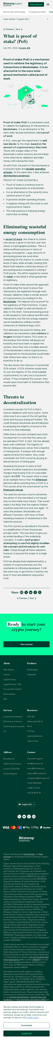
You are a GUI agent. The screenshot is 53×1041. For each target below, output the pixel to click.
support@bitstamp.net (36, 773)
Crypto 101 (24, 48)
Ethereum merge (13, 489)
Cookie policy (32, 1017)
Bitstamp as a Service (12, 721)
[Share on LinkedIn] (31, 592)
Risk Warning (29, 854)
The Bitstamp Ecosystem (14, 726)
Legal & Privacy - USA (12, 684)
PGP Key (30, 731)
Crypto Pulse (32, 741)
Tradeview (31, 674)
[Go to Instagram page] (34, 816)
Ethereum (41, 479)
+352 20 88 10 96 (34, 793)
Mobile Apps (32, 670)
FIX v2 (29, 726)
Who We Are (8, 670)
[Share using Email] (22, 592)
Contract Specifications (19, 997)
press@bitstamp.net (35, 768)
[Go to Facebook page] (29, 816)
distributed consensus (16, 175)
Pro (4, 731)
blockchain (9, 301)
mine (9, 276)
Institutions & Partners (12, 717)
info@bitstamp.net (35, 764)
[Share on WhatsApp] (40, 592)
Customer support (35, 759)
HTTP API (31, 717)
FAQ (5, 699)
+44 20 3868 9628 (34, 783)
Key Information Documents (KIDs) (31, 1000)
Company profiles (37, 11)
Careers (6, 674)
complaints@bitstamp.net (38, 778)
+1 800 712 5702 (33, 788)
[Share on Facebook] (35, 592)
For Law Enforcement (12, 689)
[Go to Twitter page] (19, 816)
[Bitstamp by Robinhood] (12, 4)
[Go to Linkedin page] (24, 816)
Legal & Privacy (9, 679)
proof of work (14, 239)
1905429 (35, 960)
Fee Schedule (9, 694)
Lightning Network (35, 736)
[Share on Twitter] (26, 592)
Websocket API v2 (35, 721)
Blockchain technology (14, 11)
